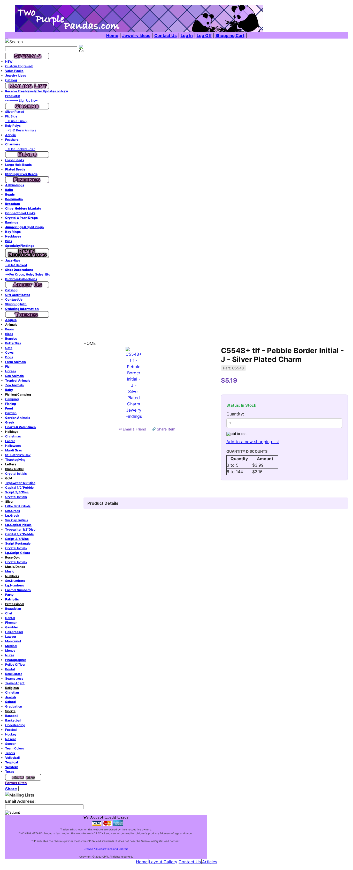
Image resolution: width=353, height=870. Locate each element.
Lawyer (10, 636)
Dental (10, 618)
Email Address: (20, 801)
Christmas (13, 436)
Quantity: (235, 414)
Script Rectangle (17, 543)
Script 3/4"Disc (17, 492)
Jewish (10, 697)
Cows (9, 352)
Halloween (13, 446)
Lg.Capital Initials (18, 525)
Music (9, 571)
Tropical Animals (17, 380)
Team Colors (14, 748)
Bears (9, 329)
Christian (12, 692)
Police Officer (15, 664)
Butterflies (13, 343)
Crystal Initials (16, 473)
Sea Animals (14, 376)
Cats (8, 348)
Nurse (9, 655)
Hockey (11, 734)
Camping (12, 399)
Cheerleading (15, 725)
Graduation (13, 706)
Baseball (11, 716)
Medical (11, 646)
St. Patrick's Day (17, 455)
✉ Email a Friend (132, 429)
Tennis (10, 753)
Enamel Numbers (18, 590)
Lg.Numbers (14, 585)
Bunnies (11, 338)
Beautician (13, 609)
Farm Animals (15, 362)
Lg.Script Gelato (17, 553)
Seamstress (14, 678)
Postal (10, 669)
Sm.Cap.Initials (16, 520)
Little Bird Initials (17, 506)
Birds (9, 334)
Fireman (11, 622)
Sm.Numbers (15, 581)
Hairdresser (14, 632)
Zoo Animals (14, 385)
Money (10, 650)
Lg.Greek (12, 515)
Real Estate (13, 674)
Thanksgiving (15, 460)
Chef (8, 613)
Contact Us (190, 861)
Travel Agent (15, 683)
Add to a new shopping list (252, 441)
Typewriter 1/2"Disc (20, 483)
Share (11, 788)
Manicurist (13, 641)
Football (11, 730)
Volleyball (12, 758)
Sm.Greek (12, 511)
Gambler (11, 627)
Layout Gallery (163, 861)
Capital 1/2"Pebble (19, 487)
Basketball (13, 720)
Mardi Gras (13, 450)
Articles (209, 861)
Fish (8, 366)
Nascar (10, 739)
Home (142, 861)
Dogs (9, 357)
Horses (10, 371)
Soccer (10, 744)
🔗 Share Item (163, 429)
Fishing (10, 404)
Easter (10, 441)
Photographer (15, 660)
